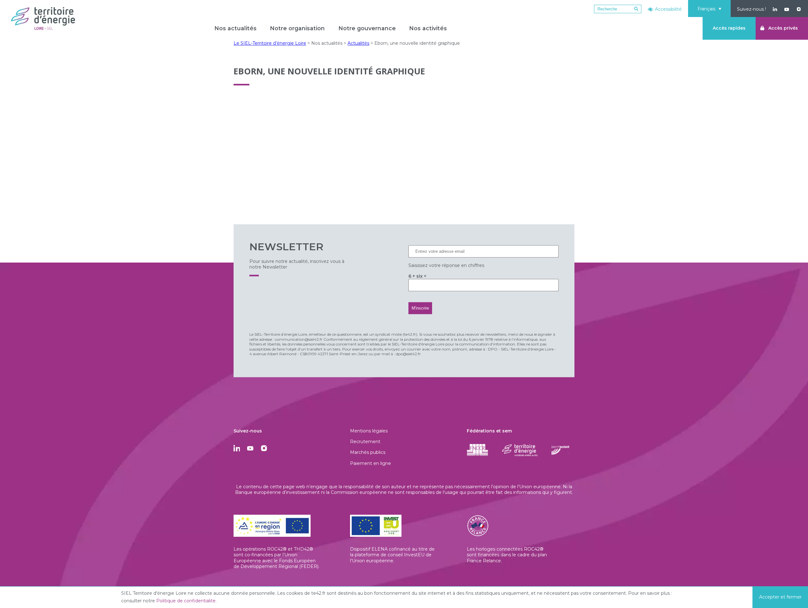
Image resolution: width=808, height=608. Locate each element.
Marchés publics (367, 452)
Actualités (358, 43)
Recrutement (365, 441)
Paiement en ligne (370, 463)
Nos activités (428, 28)
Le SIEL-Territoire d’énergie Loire (270, 43)
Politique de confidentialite (186, 601)
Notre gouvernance (367, 28)
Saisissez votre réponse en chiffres (446, 265)
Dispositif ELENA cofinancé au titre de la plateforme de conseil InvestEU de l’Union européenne (392, 554)
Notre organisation (297, 28)
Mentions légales (369, 431)
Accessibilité (668, 9)
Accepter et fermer (780, 597)
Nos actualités (235, 28)
